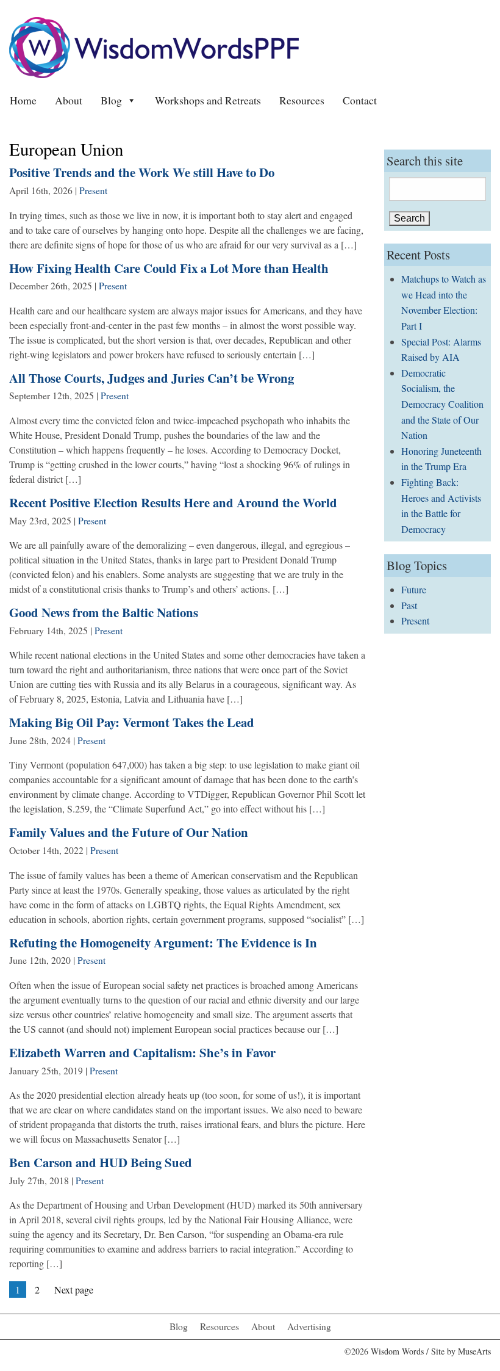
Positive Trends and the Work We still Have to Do (141, 172)
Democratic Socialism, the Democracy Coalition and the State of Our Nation (442, 403)
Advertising (309, 1326)
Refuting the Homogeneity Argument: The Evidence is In (163, 942)
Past (409, 605)
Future (413, 589)
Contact (360, 100)
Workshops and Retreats (208, 100)
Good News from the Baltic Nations (103, 612)
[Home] (154, 46)
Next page (73, 1289)
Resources (301, 100)
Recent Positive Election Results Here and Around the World (173, 502)
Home (23, 100)
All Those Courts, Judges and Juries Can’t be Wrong (151, 378)
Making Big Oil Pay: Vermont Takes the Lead (131, 722)
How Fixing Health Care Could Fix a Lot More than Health (169, 268)
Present (93, 190)
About (68, 100)
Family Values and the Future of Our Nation (128, 832)
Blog (111, 100)
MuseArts (474, 1351)
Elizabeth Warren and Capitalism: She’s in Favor (142, 1052)
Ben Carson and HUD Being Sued (100, 1162)
